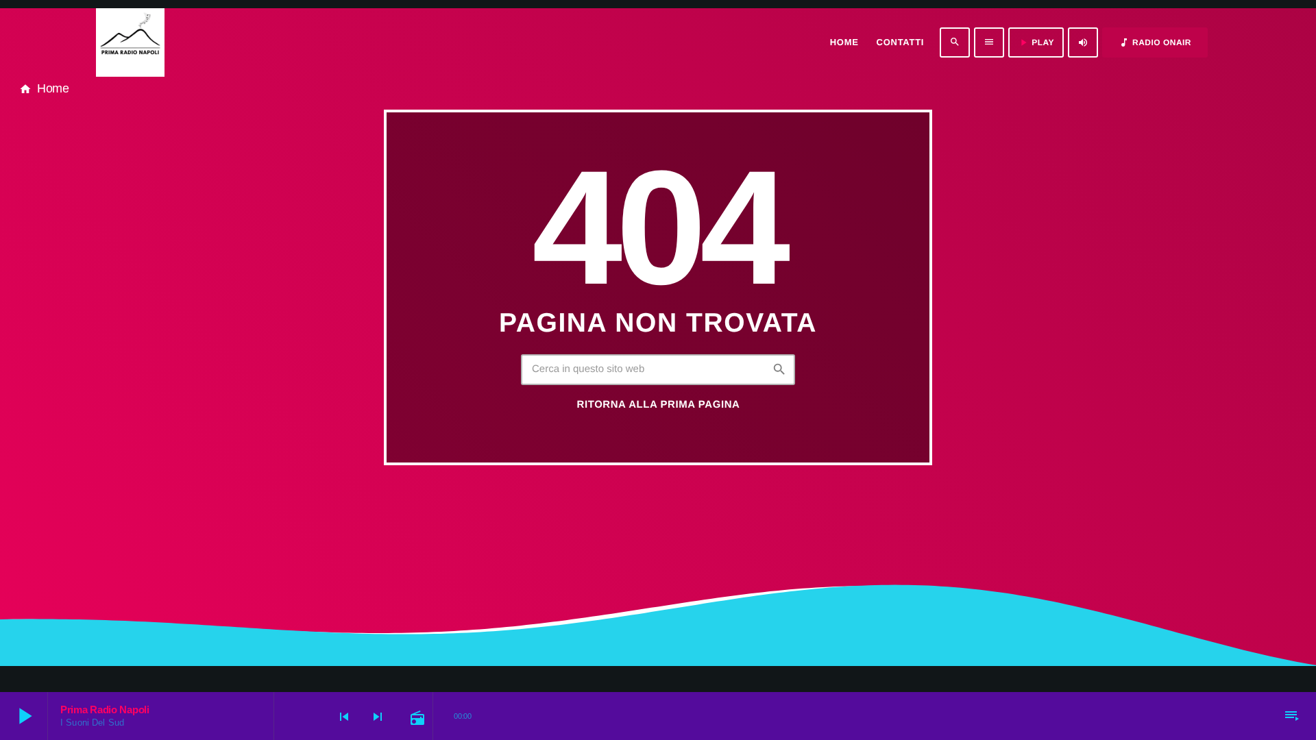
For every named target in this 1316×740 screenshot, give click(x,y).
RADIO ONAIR (1155, 42)
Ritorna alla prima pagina (658, 404)
